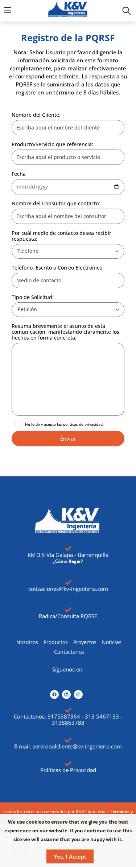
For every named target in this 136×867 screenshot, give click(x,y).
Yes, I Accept (70, 856)
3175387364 (64, 716)
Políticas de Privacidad (68, 770)
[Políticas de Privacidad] (68, 763)
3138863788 (68, 722)
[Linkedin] (66, 694)
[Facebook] (54, 694)
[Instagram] (78, 694)
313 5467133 (102, 716)
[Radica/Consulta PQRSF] (68, 610)
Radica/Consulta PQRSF (68, 616)
